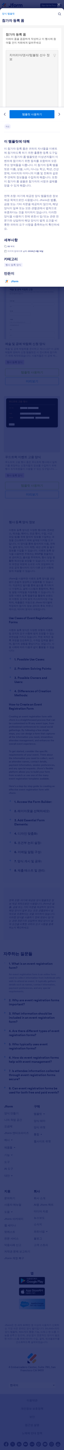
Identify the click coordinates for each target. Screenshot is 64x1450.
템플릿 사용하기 (32, 114)
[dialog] (32, 725)
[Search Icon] (59, 14)
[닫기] (58, 4)
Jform (14, 281)
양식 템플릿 (8, 13)
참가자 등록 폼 (13, 20)
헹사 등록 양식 (14, 264)
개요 (7, 126)
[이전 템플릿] (5, 114)
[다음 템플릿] (59, 114)
